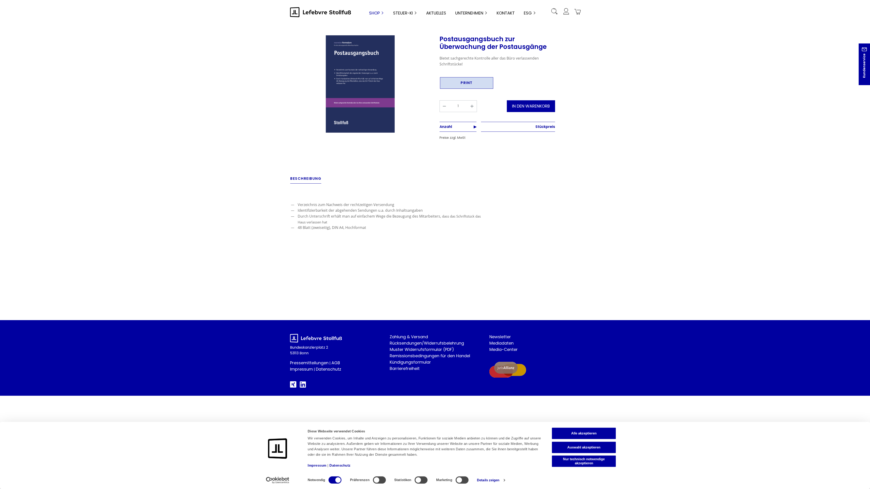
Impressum (301, 369)
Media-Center (503, 349)
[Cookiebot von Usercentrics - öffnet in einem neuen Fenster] (277, 480)
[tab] (305, 180)
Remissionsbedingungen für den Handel (430, 356)
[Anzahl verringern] (444, 106)
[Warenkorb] (576, 12)
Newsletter (500, 337)
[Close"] (861, 67)
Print (467, 82)
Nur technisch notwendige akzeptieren (584, 461)
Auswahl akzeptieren (583, 447)
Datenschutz (328, 369)
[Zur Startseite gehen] (320, 12)
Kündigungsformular (410, 362)
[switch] (379, 480)
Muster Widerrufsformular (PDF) (422, 349)
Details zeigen (488, 480)
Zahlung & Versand (409, 337)
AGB (335, 363)
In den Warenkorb (531, 106)
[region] (360, 84)
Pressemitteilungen (309, 363)
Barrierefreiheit (405, 368)
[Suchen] (554, 12)
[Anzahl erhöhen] (472, 106)
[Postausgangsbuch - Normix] (360, 84)
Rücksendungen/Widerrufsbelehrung (427, 343)
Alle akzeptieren (584, 433)
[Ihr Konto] (566, 12)
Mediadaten (501, 343)
